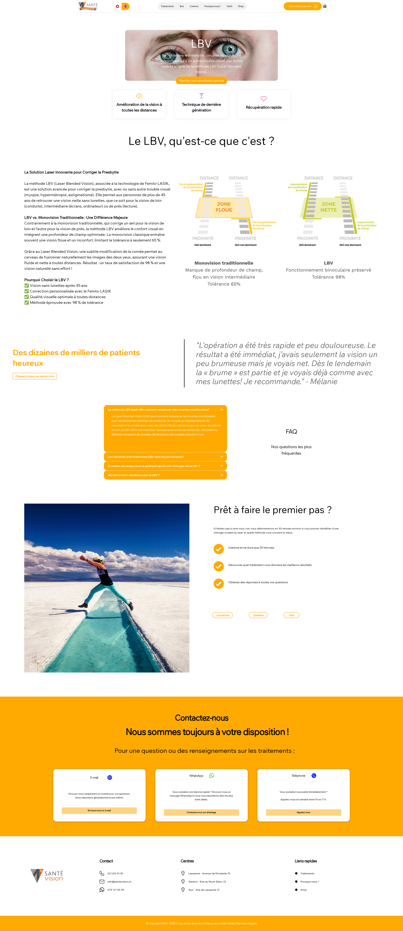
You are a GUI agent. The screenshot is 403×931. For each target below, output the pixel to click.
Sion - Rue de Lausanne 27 (204, 889)
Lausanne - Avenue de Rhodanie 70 (209, 873)
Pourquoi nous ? (309, 881)
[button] (167, 6)
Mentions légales (246, 923)
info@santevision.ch (119, 881)
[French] (118, 6)
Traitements (307, 873)
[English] (126, 6)
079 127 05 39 (116, 889)
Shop (303, 889)
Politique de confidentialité (219, 923)
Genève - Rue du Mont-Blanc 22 (207, 881)
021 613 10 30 (115, 873)
